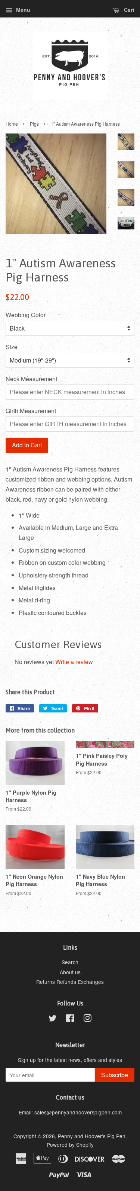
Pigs (34, 123)
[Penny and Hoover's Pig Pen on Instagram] (87, 1019)
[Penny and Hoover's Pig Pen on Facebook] (70, 1019)
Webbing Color (26, 314)
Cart (128, 9)
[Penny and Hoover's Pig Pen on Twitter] (53, 1019)
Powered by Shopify (70, 1144)
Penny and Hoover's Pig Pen (91, 1136)
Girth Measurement (31, 410)
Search (70, 962)
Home (12, 123)
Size (12, 346)
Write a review (74, 661)
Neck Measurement (31, 378)
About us (70, 972)
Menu (22, 9)
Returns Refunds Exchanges (70, 981)
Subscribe (114, 1075)
